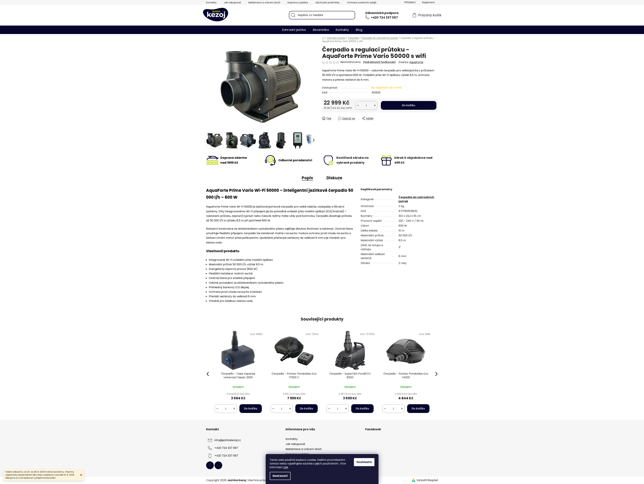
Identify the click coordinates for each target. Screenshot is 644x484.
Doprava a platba (298, 2)
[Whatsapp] (218, 465)
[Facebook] (210, 465)
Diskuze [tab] (334, 178)
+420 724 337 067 (384, 17)
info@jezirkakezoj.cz (227, 440)
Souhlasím (364, 462)
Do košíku (408, 105)
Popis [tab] (307, 178)
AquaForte (416, 62)
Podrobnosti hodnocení (379, 62)
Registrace (428, 2)
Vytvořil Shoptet (427, 480)
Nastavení (280, 476)
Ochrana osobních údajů (361, 2)
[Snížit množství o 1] (357, 105)
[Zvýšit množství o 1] (374, 105)
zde (285, 467)
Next (436, 373)
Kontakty (211, 2)
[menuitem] (293, 30)
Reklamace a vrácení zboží (264, 2)
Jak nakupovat (232, 2)
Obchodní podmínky (327, 2)
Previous (207, 373)
